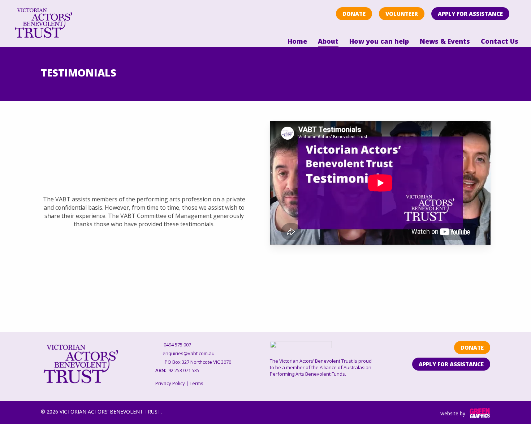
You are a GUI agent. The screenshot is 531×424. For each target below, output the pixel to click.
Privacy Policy (170, 383)
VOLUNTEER (401, 13)
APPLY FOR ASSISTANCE (470, 13)
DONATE (354, 13)
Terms (196, 383)
